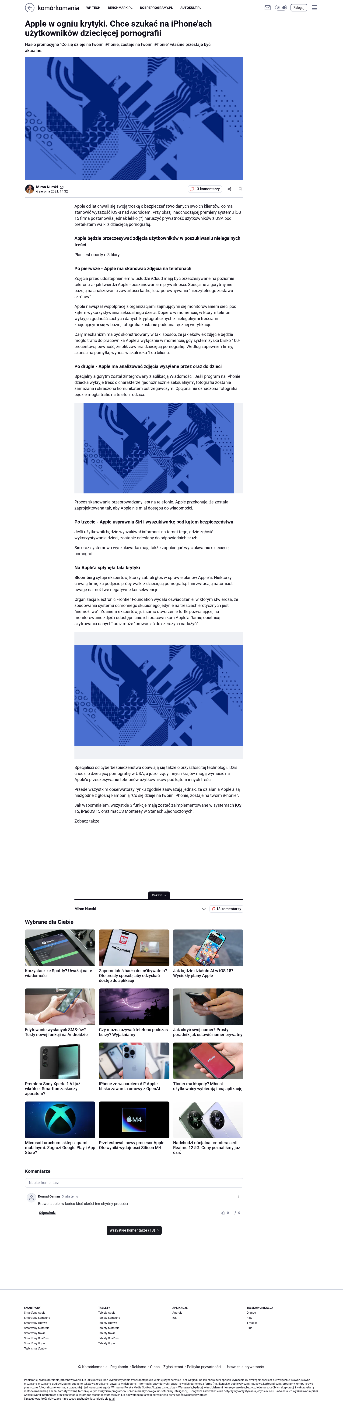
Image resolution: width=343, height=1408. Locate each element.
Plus (249, 1328)
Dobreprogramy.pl (156, 8)
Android (177, 1312)
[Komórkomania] (62, 7)
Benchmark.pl (120, 8)
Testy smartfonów (35, 1348)
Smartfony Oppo (34, 1343)
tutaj (112, 1398)
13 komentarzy (207, 189)
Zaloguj (299, 8)
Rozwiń (157, 895)
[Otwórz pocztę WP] (267, 7)
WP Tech (93, 8)
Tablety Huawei (108, 1323)
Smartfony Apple (34, 1312)
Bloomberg (84, 577)
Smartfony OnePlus (36, 1338)
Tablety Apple (106, 1312)
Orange (251, 1312)
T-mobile (252, 1323)
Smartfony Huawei (36, 1323)
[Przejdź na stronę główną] (30, 11)
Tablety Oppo (106, 1343)
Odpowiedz (47, 1213)
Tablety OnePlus (108, 1338)
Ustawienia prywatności (244, 1367)
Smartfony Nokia (35, 1333)
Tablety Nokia (107, 1333)
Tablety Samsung (109, 1317)
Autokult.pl (190, 8)
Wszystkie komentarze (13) (132, 1230)
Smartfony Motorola (36, 1328)
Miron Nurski (47, 187)
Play (249, 1317)
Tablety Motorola (108, 1328)
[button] (281, 7)
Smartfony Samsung (37, 1317)
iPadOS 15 (90, 811)
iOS (174, 1317)
